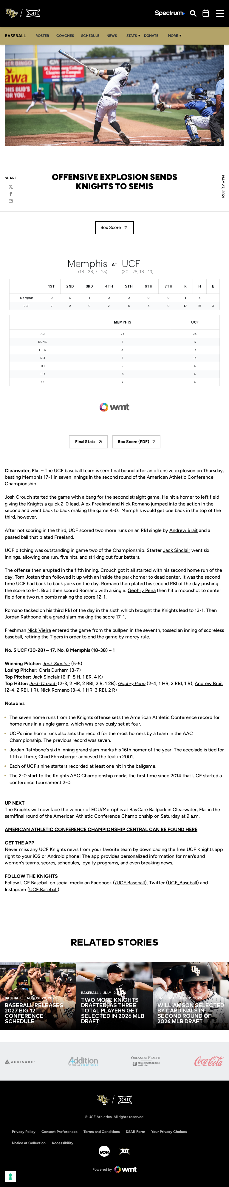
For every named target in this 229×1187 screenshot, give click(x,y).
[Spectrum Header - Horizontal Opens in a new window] (170, 13)
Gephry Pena (142, 590)
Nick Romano (135, 504)
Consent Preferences (59, 1132)
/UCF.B (122, 882)
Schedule (90, 36)
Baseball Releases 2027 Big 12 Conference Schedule (34, 1013)
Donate (153, 35)
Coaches (65, 36)
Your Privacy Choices (169, 1132)
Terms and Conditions (101, 1132)
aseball (137, 882)
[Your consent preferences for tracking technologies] (10, 1176)
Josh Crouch (18, 497)
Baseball (188, 882)
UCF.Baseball (43, 889)
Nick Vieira (39, 630)
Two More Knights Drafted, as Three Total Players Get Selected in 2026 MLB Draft (112, 1011)
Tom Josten (27, 577)
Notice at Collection (29, 1143)
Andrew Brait (183, 530)
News (111, 36)
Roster (42, 36)
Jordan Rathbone (23, 617)
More (173, 36)
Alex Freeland (96, 504)
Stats (131, 36)
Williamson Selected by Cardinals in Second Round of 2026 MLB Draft (190, 1013)
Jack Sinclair (176, 550)
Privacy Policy (23, 1132)
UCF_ (174, 882)
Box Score (110, 227)
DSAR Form (135, 1132)
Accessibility (62, 1143)
